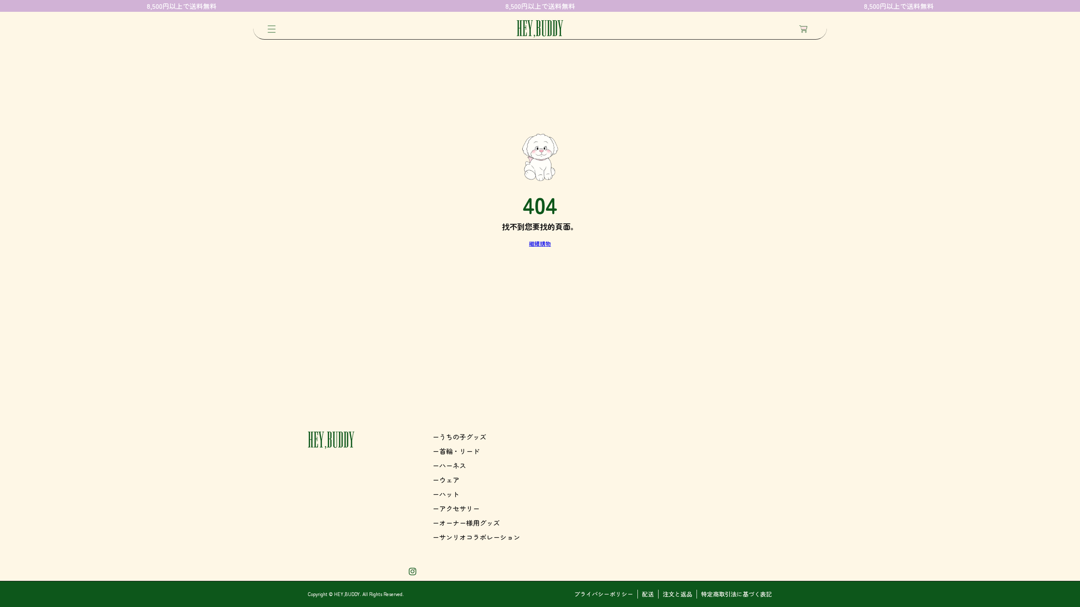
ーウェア (445, 480)
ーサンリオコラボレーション (476, 537)
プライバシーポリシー (603, 594)
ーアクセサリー (456, 508)
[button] (272, 29)
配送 (648, 594)
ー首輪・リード (456, 451)
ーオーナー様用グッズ (466, 523)
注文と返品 (677, 594)
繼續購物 (540, 243)
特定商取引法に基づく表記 (736, 594)
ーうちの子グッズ (459, 437)
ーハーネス (449, 465)
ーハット (445, 494)
